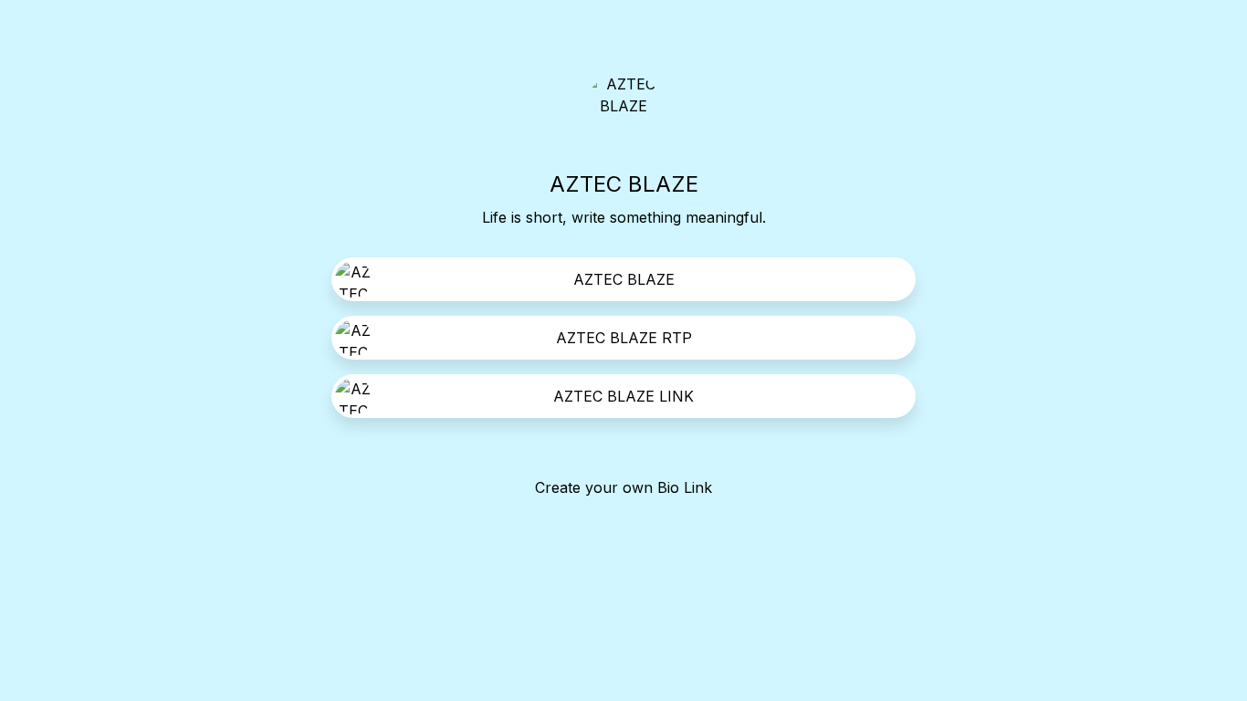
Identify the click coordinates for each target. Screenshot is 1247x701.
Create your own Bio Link (623, 487)
